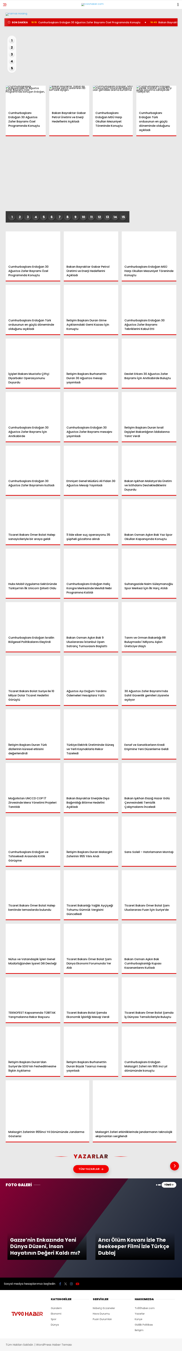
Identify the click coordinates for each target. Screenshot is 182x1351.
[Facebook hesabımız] (26, 1345)
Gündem (10, 29)
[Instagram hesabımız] (76, 1345)
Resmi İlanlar (14, 65)
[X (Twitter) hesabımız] (51, 1345)
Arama (148, 17)
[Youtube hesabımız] (102, 1345)
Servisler (11, 72)
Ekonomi (11, 36)
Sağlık (9, 58)
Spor (8, 51)
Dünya (9, 43)
